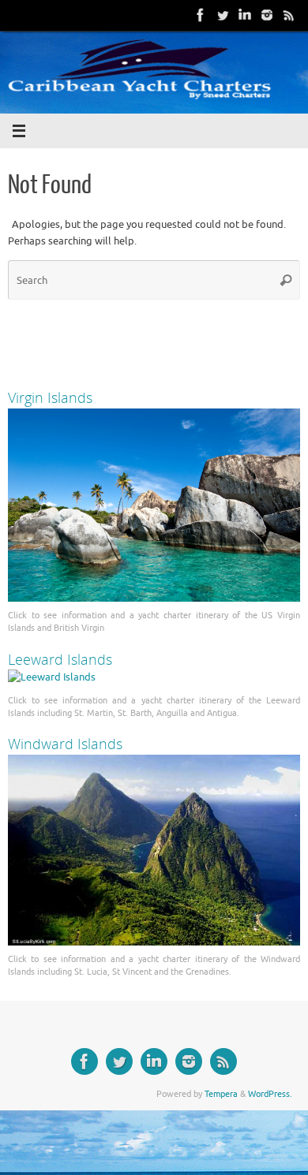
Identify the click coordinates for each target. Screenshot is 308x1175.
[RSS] (289, 15)
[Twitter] (223, 15)
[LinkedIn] (245, 15)
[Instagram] (267, 15)
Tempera (221, 1093)
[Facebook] (201, 15)
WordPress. (270, 1093)
